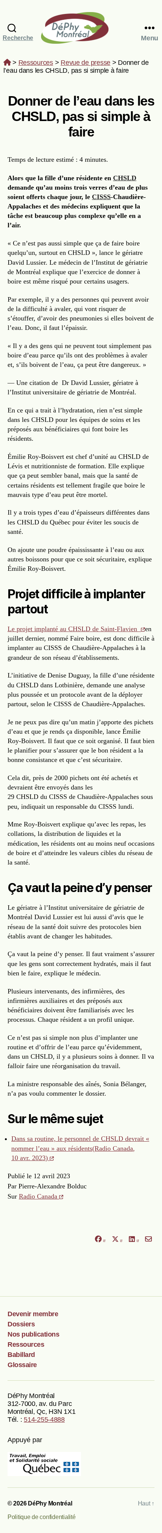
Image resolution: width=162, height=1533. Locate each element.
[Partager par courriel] (148, 1239)
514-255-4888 (44, 1419)
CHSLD (124, 178)
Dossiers (21, 1324)
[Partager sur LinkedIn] (134, 1239)
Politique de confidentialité (41, 1517)
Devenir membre (33, 1314)
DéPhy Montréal (81, 27)
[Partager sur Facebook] (100, 1239)
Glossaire (22, 1365)
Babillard (21, 1354)
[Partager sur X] (117, 1239)
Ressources (35, 62)
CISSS (101, 197)
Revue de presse (85, 62)
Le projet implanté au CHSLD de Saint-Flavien (74, 629)
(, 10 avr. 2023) (80, 1148)
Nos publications (33, 1334)
